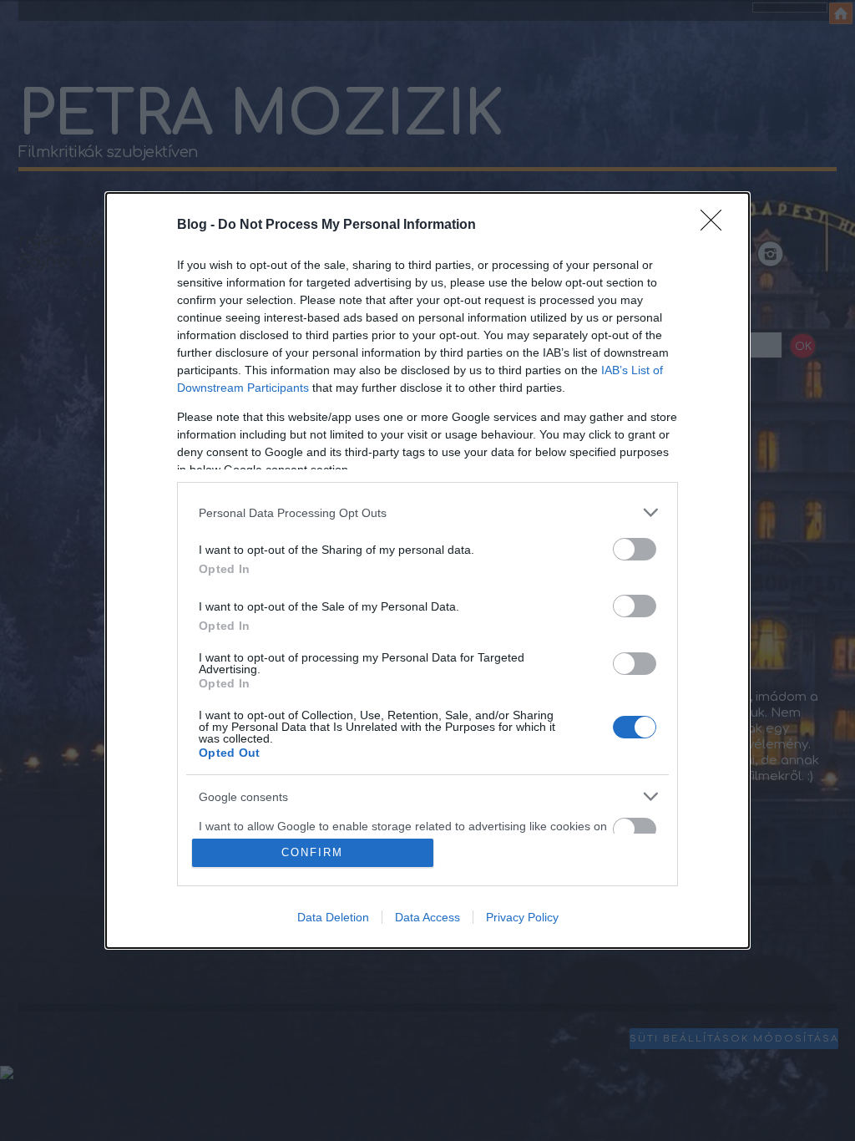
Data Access (427, 917)
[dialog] (427, 570)
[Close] (716, 225)
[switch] (634, 549)
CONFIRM (312, 852)
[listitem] (427, 512)
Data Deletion (333, 917)
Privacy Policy (522, 917)
